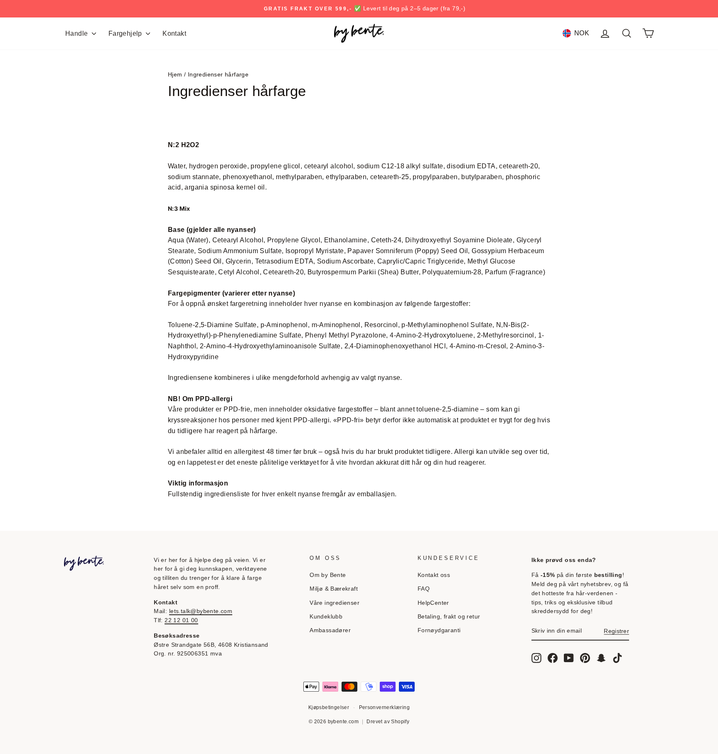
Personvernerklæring (384, 707)
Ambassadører (330, 630)
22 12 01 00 (181, 620)
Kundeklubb (326, 617)
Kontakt (174, 33)
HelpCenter (433, 603)
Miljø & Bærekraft (334, 589)
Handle (77, 33)
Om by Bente (328, 575)
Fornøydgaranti (439, 630)
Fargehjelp (126, 33)
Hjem (175, 74)
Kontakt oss (434, 575)
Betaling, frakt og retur (449, 617)
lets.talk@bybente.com (200, 611)
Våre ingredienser (334, 603)
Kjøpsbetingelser (328, 707)
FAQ (424, 589)
